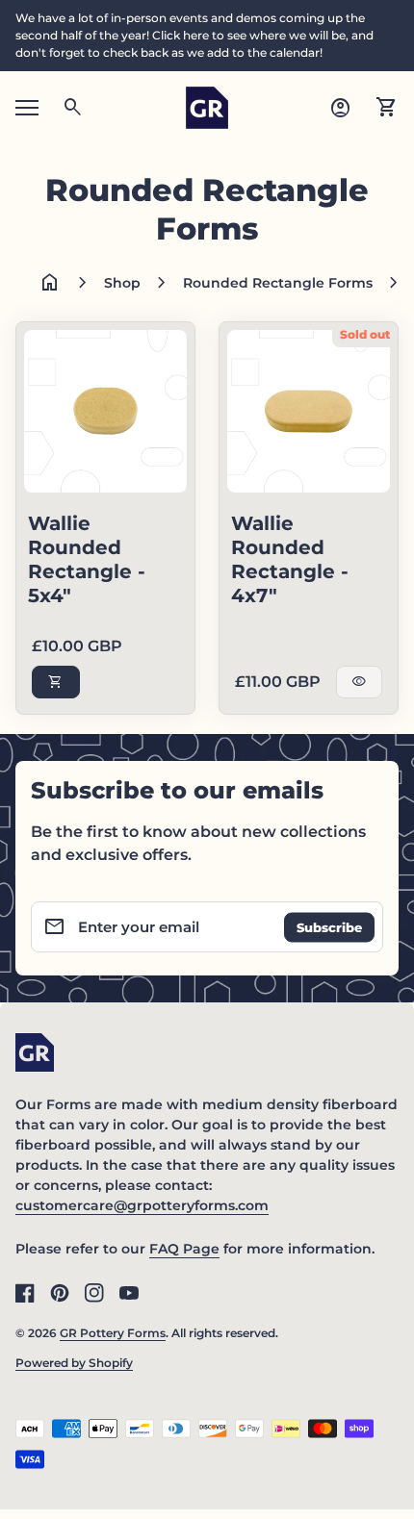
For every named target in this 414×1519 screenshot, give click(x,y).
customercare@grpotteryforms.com (142, 1205)
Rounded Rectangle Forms (278, 282)
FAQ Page (184, 1248)
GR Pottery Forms (113, 1333)
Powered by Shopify (74, 1362)
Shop (122, 282)
